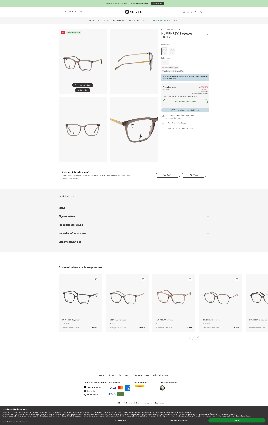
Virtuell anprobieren (84, 85)
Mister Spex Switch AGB (132, 403)
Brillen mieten (103, 20)
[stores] (188, 12)
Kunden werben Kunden (160, 375)
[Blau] (172, 51)
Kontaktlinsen (133, 20)
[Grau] (164, 51)
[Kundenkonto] (192, 12)
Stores (176, 20)
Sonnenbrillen (118, 20)
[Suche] (184, 12)
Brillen (91, 20)
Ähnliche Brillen (83, 90)
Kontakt (111, 375)
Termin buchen (157, 3)
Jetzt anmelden (190, 76)
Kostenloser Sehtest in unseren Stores (179, 128)
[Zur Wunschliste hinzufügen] (207, 34)
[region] (134, 305)
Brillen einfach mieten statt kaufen (186, 110)
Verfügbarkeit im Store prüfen (173, 71)
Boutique (146, 20)
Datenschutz (159, 403)
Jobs (119, 375)
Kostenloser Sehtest (161, 20)
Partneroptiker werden (141, 375)
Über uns (102, 375)
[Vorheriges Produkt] (191, 338)
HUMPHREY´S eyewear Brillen (175, 30)
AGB (118, 403)
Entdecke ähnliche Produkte (185, 102)
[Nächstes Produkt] (197, 338)
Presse (126, 375)
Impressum (148, 403)
